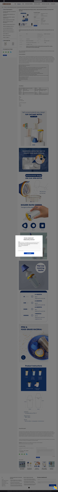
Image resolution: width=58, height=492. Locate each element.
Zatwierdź (29, 253)
